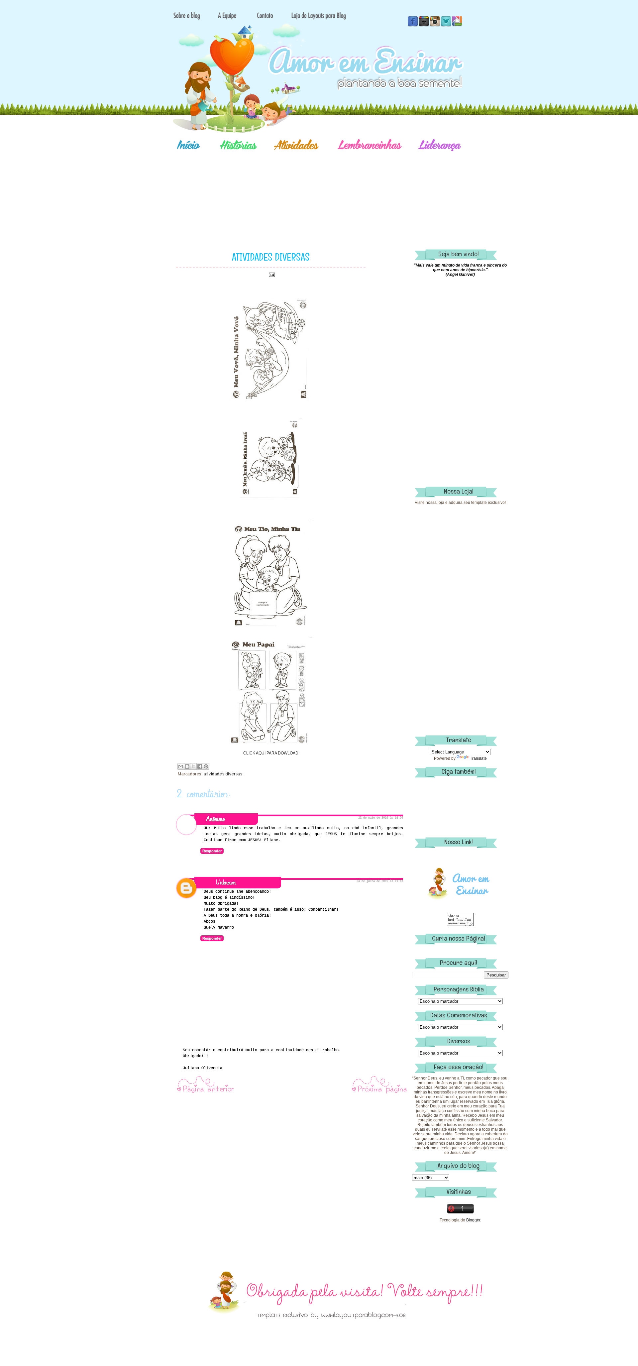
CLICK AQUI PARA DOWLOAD (270, 753)
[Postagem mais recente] (205, 1092)
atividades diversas (223, 774)
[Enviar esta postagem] (271, 274)
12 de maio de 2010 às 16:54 (380, 818)
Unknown (226, 882)
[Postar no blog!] (187, 766)
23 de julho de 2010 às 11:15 (380, 881)
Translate (478, 758)
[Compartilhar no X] (193, 766)
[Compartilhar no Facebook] (199, 766)
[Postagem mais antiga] (380, 1092)
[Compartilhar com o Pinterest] (206, 766)
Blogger (473, 1220)
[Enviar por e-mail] (180, 766)
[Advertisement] (342, 191)
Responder (212, 851)
